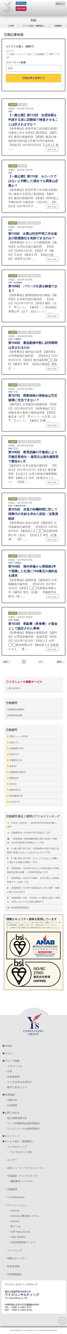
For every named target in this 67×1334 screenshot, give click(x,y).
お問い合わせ (12, 1112)
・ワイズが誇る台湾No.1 (18, 1081)
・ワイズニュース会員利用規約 (22, 1128)
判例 (50, 54)
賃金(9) (13, 766)
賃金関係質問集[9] (18, 907)
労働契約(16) (15, 760)
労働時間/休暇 (20, 505)
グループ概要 (12, 1060)
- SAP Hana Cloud (19, 1231)
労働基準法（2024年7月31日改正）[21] (30, 832)
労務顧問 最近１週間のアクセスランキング (33, 816)
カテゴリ (10, 50)
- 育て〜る (14, 1226)
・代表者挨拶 (12, 1076)
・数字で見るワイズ (16, 1087)
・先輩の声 (11, 1100)
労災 (16, 392)
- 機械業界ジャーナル (21, 1181)
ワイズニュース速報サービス (24, 681)
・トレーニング (13, 1250)
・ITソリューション (16, 1205)
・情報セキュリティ (16, 1258)
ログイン (21, 3)
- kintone (14, 1210)
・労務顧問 (11, 1189)
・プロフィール (13, 1066)
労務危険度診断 (14, 715)
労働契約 (17, 339)
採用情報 (10, 1094)
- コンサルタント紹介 (21, 1151)
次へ (41, 661)
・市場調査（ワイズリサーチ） (22, 1175)
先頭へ (6, 661)
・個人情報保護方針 (16, 1118)
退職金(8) (14, 778)
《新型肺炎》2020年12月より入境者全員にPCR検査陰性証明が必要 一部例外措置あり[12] (33, 870)
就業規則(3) (15, 789)
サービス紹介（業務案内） (34, 26)
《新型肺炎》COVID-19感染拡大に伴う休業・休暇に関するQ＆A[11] (33, 889)
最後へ (60, 661)
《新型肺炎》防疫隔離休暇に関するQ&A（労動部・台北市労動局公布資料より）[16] (32, 840)
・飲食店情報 (12, 1266)
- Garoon (14, 1221)
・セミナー (11, 1159)
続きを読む (52, 149)
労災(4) (13, 784)
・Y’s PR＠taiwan (15, 1197)
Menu (59, 3)
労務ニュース (16, 54)
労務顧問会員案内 (15, 709)
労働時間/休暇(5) (17, 772)
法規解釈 (40, 54)
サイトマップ (12, 1136)
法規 (28, 54)
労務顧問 (58, 26)
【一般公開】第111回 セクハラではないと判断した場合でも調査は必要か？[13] (33, 860)
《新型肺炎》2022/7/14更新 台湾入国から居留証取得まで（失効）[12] (33, 880)
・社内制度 (11, 1105)
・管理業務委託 (13, 1274)
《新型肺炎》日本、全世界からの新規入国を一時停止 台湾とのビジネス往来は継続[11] (33, 899)
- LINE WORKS (17, 1237)
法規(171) (14, 742)
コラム (8, 1053)
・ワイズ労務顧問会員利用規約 (22, 1123)
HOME (11, 26)
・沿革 (8, 1071)
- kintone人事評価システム (24, 1215)
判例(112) (14, 754)
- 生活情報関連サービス (22, 1242)
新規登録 (21, 8)
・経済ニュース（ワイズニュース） (25, 1167)
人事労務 (22, 104)
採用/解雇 (18, 282)
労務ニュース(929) (18, 736)
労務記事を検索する (33, 77)
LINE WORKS (13, 688)
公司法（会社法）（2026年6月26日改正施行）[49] (32, 824)
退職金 (16, 620)
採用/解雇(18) (16, 795)
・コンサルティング (16, 1146)
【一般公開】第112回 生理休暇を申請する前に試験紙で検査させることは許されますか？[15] (33, 850)
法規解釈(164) (16, 748)
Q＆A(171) (14, 801)
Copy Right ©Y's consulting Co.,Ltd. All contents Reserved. (33, 1330)
